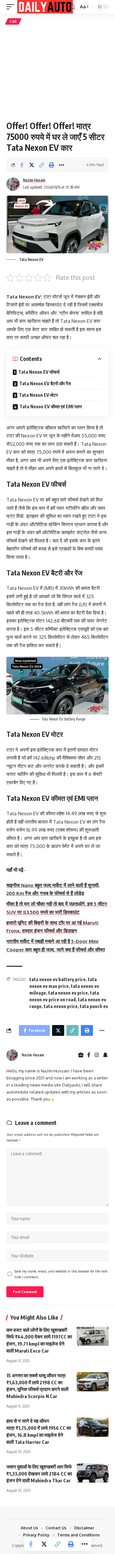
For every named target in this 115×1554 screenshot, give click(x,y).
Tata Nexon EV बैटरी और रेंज (45, 383)
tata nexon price (61, 1006)
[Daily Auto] (45, 6)
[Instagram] (97, 1055)
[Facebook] (89, 1055)
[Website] (81, 1055)
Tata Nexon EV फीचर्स (38, 372)
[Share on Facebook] (21, 165)
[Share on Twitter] (31, 165)
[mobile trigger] (11, 6)
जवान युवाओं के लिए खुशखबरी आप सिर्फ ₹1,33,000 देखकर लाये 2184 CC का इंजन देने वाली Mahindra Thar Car (39, 1474)
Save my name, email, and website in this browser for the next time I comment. (61, 1274)
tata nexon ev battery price (57, 979)
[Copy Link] (41, 165)
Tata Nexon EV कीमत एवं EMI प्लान (50, 406)
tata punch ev (94, 1006)
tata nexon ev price (68, 993)
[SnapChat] (105, 1055)
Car (13, 21)
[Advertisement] (57, 72)
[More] (61, 165)
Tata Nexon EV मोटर (38, 395)
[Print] (51, 165)
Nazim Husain (34, 180)
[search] (72, 7)
